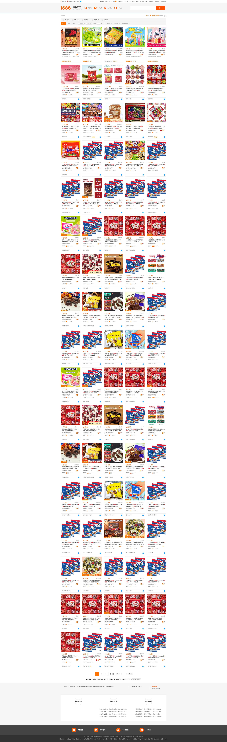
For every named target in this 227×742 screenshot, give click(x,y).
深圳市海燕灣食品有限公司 (66, 130)
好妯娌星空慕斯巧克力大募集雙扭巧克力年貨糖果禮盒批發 (134, 127)
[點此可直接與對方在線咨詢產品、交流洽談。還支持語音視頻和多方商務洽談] (78, 99)
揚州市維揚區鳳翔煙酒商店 (150, 709)
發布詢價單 (154, 686)
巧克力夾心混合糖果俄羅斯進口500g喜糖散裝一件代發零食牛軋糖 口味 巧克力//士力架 (92, 127)
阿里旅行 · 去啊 (108, 739)
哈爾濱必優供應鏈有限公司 (88, 130)
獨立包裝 (85, 56)
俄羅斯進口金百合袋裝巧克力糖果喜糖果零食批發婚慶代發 (113, 354)
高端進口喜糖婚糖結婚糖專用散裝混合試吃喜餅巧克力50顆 (134, 89)
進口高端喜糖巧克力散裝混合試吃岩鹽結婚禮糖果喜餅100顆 (156, 89)
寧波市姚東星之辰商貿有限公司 (88, 584)
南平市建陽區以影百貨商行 (88, 659)
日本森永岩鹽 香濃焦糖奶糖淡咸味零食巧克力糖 (91, 165)
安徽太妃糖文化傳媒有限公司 (125, 711)
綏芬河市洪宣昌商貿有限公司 (109, 54)
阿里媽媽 (115, 739)
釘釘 (152, 739)
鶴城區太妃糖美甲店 (113, 709)
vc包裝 (94, 56)
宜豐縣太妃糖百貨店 (104, 711)
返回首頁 (129, 679)
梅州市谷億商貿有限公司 (131, 584)
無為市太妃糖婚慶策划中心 (105, 716)
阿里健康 (156, 739)
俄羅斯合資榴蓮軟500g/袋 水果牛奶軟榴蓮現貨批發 (113, 51)
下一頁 (112, 674)
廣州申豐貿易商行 (66, 584)
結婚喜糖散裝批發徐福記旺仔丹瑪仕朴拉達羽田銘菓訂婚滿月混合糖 (91, 619)
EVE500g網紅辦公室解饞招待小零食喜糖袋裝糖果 (70, 165)
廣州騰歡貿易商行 (152, 546)
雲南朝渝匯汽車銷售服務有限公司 (161, 714)
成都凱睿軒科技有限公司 (152, 130)
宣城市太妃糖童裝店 (123, 709)
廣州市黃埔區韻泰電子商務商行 (109, 659)
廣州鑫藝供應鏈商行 (152, 206)
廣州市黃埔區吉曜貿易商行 (88, 622)
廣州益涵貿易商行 (66, 622)
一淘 (103, 739)
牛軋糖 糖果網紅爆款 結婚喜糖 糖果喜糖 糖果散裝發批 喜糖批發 (91, 278)
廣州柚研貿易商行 (87, 168)
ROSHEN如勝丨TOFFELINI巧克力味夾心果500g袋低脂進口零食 (91, 203)
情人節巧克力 (70, 56)
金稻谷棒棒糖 (138, 56)
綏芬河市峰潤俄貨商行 (66, 243)
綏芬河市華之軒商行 (88, 92)
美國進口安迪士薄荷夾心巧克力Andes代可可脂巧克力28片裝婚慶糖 (156, 278)
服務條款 (117, 736)
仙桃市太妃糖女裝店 (104, 709)
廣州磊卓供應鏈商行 (109, 243)
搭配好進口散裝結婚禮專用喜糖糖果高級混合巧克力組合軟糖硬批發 (134, 165)
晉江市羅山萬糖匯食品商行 (66, 168)
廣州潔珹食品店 (108, 206)
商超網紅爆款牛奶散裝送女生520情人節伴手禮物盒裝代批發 (70, 51)
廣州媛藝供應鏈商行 (66, 281)
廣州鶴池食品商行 (152, 168)
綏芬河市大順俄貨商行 (131, 319)
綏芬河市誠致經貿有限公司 (109, 546)
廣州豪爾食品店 (151, 622)
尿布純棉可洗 (147, 711)
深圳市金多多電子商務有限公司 (152, 54)
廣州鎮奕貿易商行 (152, 584)
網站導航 (141, 736)
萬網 (139, 739)
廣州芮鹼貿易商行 (109, 168)
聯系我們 (135, 736)
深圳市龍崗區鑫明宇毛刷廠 (159, 709)
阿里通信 (135, 739)
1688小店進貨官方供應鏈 (131, 546)
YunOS (130, 739)
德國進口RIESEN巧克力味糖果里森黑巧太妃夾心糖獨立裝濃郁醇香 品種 (113, 278)
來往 (149, 739)
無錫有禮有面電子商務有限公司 (88, 281)
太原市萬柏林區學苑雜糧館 (141, 716)
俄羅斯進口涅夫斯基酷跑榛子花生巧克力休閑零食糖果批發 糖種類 (135, 316)
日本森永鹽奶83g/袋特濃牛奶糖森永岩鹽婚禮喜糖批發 (134, 354)
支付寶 (145, 739)
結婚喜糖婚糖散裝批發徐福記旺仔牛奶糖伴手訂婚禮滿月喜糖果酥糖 (156, 619)
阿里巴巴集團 (62, 739)
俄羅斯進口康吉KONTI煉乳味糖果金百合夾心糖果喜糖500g (91, 316)
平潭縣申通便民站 (139, 709)
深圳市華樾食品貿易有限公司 (152, 92)
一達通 (161, 739)
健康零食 (159, 56)
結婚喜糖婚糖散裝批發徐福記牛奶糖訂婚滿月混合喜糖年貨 (156, 240)
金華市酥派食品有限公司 (109, 130)
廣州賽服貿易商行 (152, 357)
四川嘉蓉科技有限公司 (158, 711)
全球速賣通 (86, 739)
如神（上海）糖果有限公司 (88, 206)
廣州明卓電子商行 (130, 622)
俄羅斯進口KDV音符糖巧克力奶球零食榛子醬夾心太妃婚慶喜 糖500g (91, 89)
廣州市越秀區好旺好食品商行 (152, 281)
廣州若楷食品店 (130, 206)
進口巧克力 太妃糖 (140, 686)
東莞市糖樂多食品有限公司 (131, 54)
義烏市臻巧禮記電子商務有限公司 (66, 54)
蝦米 (120, 739)
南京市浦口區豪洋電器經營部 (160, 716)
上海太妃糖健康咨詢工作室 (124, 716)
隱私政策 (123, 736)
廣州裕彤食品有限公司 (131, 168)
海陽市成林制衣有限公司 (150, 716)
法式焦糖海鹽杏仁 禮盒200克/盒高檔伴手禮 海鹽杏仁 (113, 127)
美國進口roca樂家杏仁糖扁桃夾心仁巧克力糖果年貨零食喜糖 (113, 89)
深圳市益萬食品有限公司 (131, 92)
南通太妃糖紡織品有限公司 (124, 714)
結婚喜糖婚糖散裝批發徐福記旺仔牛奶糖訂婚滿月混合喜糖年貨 (134, 240)
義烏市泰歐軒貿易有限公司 (131, 357)
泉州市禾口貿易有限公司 (88, 54)
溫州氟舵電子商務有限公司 (109, 622)
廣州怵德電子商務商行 (88, 243)
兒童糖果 (133, 56)
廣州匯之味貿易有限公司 (109, 319)
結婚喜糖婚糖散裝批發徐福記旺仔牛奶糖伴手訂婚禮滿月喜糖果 (113, 240)
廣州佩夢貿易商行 (130, 659)
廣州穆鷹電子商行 (66, 357)
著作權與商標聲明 (104, 736)
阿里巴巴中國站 (79, 739)
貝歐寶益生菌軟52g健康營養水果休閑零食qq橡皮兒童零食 (156, 51)
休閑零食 (150, 56)
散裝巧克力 (76, 56)
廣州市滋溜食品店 (130, 281)
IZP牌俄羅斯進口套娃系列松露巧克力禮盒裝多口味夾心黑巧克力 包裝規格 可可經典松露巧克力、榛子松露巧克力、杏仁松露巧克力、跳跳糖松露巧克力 (113, 543)
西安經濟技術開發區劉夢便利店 (142, 711)
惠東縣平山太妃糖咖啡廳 (115, 711)
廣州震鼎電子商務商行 (66, 546)
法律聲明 (112, 736)
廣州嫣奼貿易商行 (87, 546)
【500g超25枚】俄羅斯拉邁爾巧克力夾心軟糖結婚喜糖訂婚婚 (156, 127)
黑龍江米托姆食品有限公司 (109, 357)
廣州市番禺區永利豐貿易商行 (66, 92)
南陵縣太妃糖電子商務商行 (105, 714)
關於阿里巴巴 (129, 736)
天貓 (95, 739)
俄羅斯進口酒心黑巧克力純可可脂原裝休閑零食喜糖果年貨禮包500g (70, 316)
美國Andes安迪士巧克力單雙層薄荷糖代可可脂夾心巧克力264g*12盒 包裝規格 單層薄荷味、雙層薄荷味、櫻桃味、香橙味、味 (113, 316)
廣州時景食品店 (151, 659)
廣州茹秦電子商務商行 (131, 243)
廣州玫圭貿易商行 (66, 206)
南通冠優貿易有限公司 (109, 281)
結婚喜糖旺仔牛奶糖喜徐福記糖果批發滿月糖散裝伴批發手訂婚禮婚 (134, 619)
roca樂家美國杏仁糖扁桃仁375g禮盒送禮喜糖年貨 (70, 89)
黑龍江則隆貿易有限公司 (88, 319)
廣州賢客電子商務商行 (88, 357)
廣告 (78, 52)
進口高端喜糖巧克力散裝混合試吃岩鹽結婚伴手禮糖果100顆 (70, 127)
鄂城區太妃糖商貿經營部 (115, 714)
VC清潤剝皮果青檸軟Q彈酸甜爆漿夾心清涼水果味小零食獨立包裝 (91, 51)
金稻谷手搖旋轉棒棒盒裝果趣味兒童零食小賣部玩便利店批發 (134, 51)
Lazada (166, 739)
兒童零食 (128, 56)
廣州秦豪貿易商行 (152, 319)
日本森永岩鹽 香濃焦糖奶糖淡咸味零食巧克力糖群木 (91, 240)
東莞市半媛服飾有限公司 (150, 714)
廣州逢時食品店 (65, 659)
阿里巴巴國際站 (70, 739)
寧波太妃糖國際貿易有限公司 (116, 716)
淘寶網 (91, 739)
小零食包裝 (90, 56)
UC (142, 739)
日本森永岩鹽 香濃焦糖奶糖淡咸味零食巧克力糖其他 (113, 203)
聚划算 (99, 739)
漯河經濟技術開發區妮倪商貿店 (152, 243)
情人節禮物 (64, 56)
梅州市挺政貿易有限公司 (109, 584)
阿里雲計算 (124, 739)
